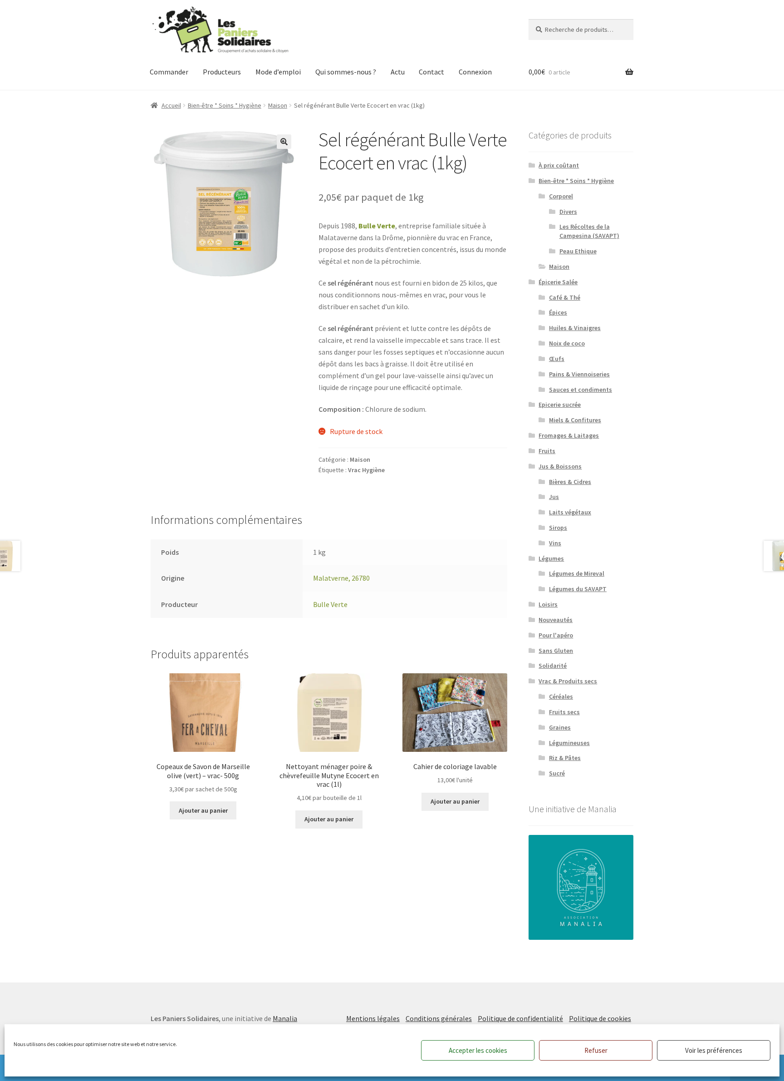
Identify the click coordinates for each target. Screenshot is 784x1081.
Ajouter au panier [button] (203, 810)
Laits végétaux (570, 512)
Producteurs (222, 71)
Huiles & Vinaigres (575, 328)
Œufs (556, 359)
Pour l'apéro (556, 635)
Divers (568, 211)
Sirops (558, 527)
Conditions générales (439, 1018)
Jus (554, 497)
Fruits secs (564, 712)
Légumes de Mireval (576, 573)
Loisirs (548, 604)
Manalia (285, 1018)
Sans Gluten (556, 651)
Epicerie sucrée (560, 404)
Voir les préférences (713, 1050)
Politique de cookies (600, 1018)
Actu (398, 71)
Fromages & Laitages (569, 435)
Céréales (561, 696)
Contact (431, 71)
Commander (169, 71)
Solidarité (553, 665)
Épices (558, 312)
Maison (277, 105)
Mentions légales (373, 1018)
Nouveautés (556, 620)
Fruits (547, 451)
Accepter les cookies (478, 1050)
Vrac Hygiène (366, 470)
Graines (560, 727)
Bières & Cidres (570, 482)
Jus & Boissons (560, 466)
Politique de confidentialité (520, 1018)
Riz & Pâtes (565, 758)
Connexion (475, 71)
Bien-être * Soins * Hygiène (224, 105)
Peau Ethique (578, 251)
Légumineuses (569, 743)
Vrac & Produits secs (568, 681)
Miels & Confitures (575, 420)
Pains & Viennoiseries (579, 374)
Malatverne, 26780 (341, 577)
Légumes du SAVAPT (578, 589)
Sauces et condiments (580, 389)
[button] (284, 141)
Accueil (171, 105)
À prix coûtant (559, 165)
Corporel (561, 196)
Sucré (557, 773)
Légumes (551, 558)
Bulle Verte (376, 225)
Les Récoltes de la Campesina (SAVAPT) (589, 231)
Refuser (596, 1050)
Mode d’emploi (278, 71)
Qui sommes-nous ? (345, 71)
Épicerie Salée (558, 282)
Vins (555, 543)
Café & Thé (564, 297)
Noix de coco (567, 343)
